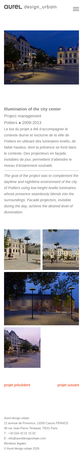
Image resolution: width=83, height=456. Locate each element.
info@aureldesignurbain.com (27, 438)
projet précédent (17, 385)
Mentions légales (15, 443)
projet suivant (68, 385)
